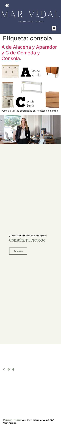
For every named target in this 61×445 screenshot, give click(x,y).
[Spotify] (9, 369)
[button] (54, 28)
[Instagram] (4, 369)
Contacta (18, 251)
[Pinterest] (13, 369)
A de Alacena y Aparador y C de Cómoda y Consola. (29, 52)
